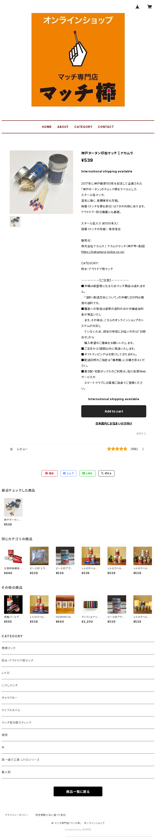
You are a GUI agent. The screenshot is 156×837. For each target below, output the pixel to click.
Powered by (73, 829)
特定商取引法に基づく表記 (50, 814)
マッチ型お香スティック (16, 722)
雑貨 (5, 735)
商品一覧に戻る (78, 792)
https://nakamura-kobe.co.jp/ (102, 252)
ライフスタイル (11, 710)
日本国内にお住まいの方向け (113, 423)
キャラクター (10, 697)
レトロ (6, 673)
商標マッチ (9, 648)
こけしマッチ (10, 685)
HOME (47, 126)
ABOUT (63, 126)
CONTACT (106, 126)
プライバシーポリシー (17, 814)
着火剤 (6, 772)
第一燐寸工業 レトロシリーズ (20, 759)
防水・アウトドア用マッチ (18, 660)
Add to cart (114, 411)
